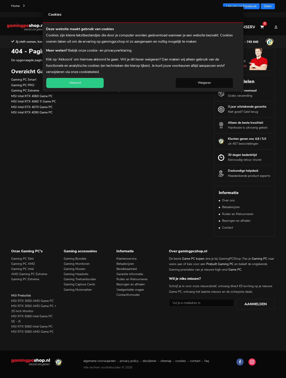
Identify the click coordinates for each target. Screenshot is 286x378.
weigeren (152, 59)
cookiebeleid (89, 71)
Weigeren (204, 83)
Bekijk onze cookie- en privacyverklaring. (100, 50)
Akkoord (75, 83)
